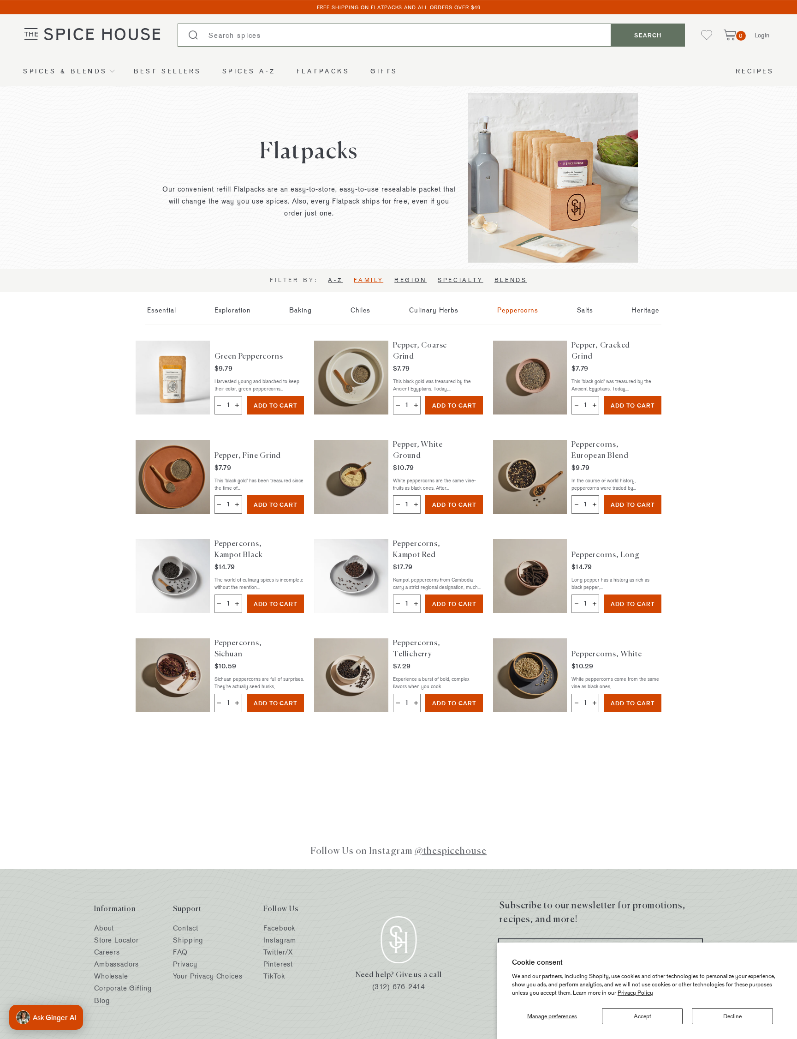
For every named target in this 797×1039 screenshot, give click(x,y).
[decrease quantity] (219, 405)
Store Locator (116, 940)
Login (762, 35)
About (104, 928)
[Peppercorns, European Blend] (530, 477)
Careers (107, 952)
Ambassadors (116, 964)
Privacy (185, 964)
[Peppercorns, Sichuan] (173, 675)
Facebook (279, 928)
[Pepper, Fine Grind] (173, 477)
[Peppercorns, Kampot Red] (351, 576)
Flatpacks (323, 71)
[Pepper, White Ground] (351, 477)
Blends (510, 279)
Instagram (279, 940)
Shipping (188, 940)
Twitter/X (278, 952)
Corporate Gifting (123, 988)
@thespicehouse (451, 850)
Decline (732, 1016)
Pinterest (278, 964)
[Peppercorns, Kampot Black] (173, 576)
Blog (102, 1000)
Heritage (645, 310)
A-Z (335, 279)
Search (647, 35)
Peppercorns (518, 310)
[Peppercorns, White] (530, 675)
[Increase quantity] (237, 405)
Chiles (361, 310)
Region (410, 279)
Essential (161, 310)
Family (368, 279)
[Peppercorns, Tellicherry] (351, 675)
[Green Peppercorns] (173, 377)
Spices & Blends (65, 71)
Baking (300, 310)
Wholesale (111, 976)
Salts (585, 310)
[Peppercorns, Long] (530, 576)
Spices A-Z (249, 71)
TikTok (274, 976)
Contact (185, 928)
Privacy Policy (635, 992)
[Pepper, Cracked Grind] (530, 377)
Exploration (232, 310)
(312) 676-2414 (398, 986)
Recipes (755, 71)
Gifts (384, 71)
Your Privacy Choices (207, 976)
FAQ (180, 952)
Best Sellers (168, 71)
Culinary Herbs (433, 310)
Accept (642, 1016)
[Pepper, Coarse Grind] (351, 377)
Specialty (460, 279)
